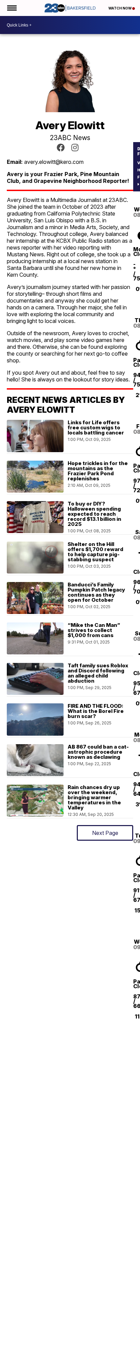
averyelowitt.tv (74, 147)
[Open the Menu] (11, 8)
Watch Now (120, 8)
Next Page (105, 832)
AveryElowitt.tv (61, 147)
